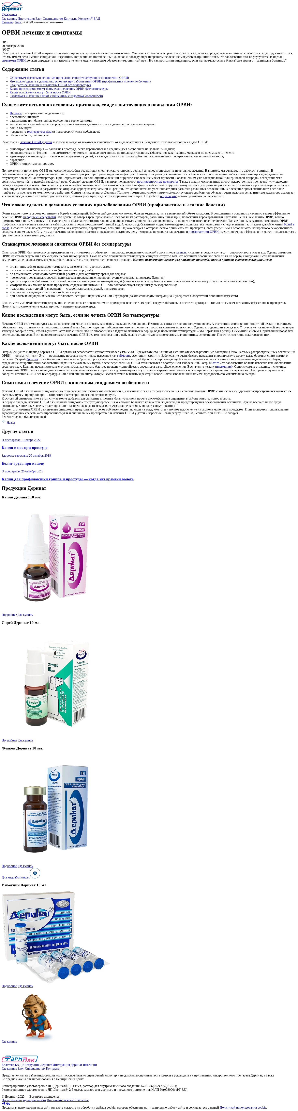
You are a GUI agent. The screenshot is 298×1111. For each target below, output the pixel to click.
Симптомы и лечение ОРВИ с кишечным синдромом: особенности (56, 96)
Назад (11, 422)
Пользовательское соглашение (68, 1100)
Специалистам (53, 18)
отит (215, 363)
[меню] (19, 15)
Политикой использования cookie (243, 1107)
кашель (181, 252)
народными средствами (39, 217)
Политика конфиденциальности (24, 1100)
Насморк (16, 113)
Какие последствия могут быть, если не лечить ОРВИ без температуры (59, 88)
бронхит (32, 359)
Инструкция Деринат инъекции (75, 1065)
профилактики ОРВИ (204, 231)
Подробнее (9, 614)
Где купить (9, 14)
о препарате (168, 196)
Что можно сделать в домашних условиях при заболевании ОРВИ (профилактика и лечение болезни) (80, 81)
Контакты (70, 18)
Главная (7, 22)
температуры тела (39, 131)
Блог (38, 18)
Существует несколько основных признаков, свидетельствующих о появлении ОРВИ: (69, 77)
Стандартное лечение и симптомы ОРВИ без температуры (50, 85)
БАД (97, 18)
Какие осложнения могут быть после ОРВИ (40, 92)
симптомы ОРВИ (14, 60)
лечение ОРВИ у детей (36, 142)
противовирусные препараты (157, 181)
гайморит (123, 355)
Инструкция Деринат (37, 1065)
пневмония (224, 366)
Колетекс (85, 18)
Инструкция (26, 18)
